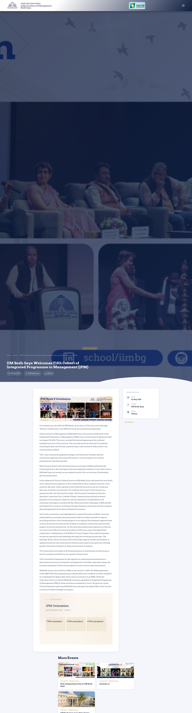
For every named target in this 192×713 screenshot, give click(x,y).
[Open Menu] (183, 5)
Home (9, 355)
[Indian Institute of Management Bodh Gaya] (29, 6)
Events (15, 355)
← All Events (128, 422)
